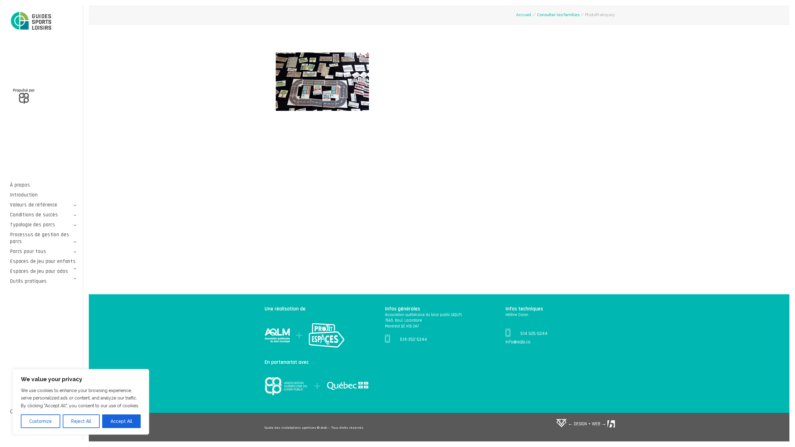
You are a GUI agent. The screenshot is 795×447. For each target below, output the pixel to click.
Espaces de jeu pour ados (39, 271)
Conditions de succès (34, 214)
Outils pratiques (28, 281)
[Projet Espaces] (43, 21)
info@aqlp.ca (518, 342)
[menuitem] (43, 185)
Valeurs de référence (33, 204)
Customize (40, 421)
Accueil (523, 14)
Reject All (81, 421)
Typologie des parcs (32, 224)
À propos (20, 185)
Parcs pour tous (28, 251)
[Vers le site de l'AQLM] (43, 92)
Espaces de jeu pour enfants (43, 261)
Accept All (121, 421)
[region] (80, 402)
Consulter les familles (558, 14)
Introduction (24, 195)
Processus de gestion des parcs (39, 238)
